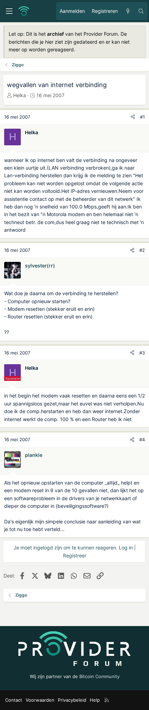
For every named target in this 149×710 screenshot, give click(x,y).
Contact (13, 700)
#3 (142, 353)
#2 (142, 250)
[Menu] (9, 11)
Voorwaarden (40, 700)
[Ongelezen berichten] (127, 11)
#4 (142, 439)
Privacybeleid (72, 700)
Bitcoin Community (99, 676)
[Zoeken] (141, 11)
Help (95, 700)
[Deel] (133, 117)
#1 (142, 117)
